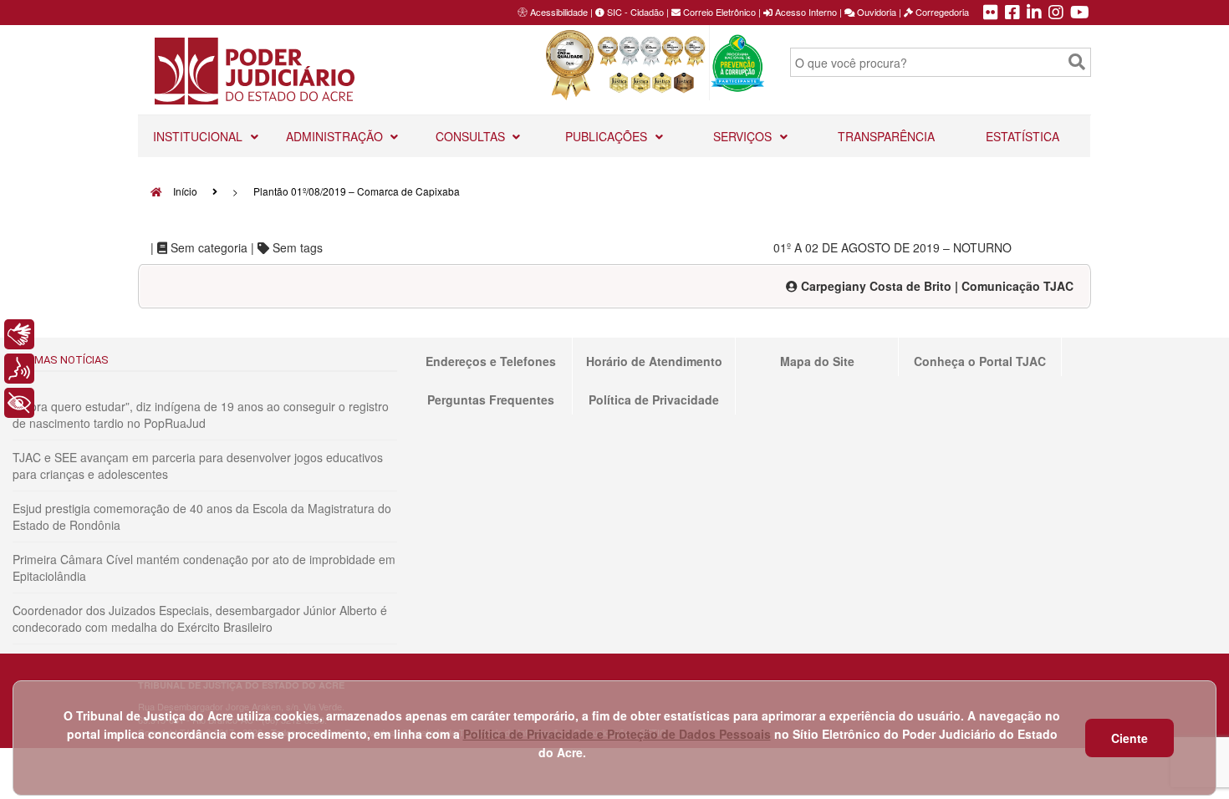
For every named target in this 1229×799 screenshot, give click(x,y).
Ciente (1129, 738)
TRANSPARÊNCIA (886, 136)
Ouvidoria (875, 11)
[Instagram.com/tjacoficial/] (1056, 13)
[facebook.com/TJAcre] (1012, 13)
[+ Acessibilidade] (19, 403)
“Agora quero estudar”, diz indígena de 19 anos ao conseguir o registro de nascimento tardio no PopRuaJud (201, 414)
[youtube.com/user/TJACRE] (1079, 13)
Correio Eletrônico (718, 11)
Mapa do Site (817, 361)
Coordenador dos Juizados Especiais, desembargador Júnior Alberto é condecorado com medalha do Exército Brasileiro (200, 618)
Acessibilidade (559, 11)
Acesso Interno (805, 11)
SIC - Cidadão (634, 11)
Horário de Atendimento (654, 361)
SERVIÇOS (744, 136)
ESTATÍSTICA (1022, 136)
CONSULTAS (472, 136)
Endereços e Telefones (491, 361)
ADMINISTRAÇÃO (336, 136)
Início (184, 191)
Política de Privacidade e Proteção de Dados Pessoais (617, 733)
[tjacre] (1034, 13)
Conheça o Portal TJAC (980, 361)
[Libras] (19, 334)
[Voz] (19, 369)
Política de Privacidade (654, 399)
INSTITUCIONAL (199, 136)
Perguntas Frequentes (490, 399)
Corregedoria (941, 11)
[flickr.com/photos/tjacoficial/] (991, 13)
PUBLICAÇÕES (607, 136)
